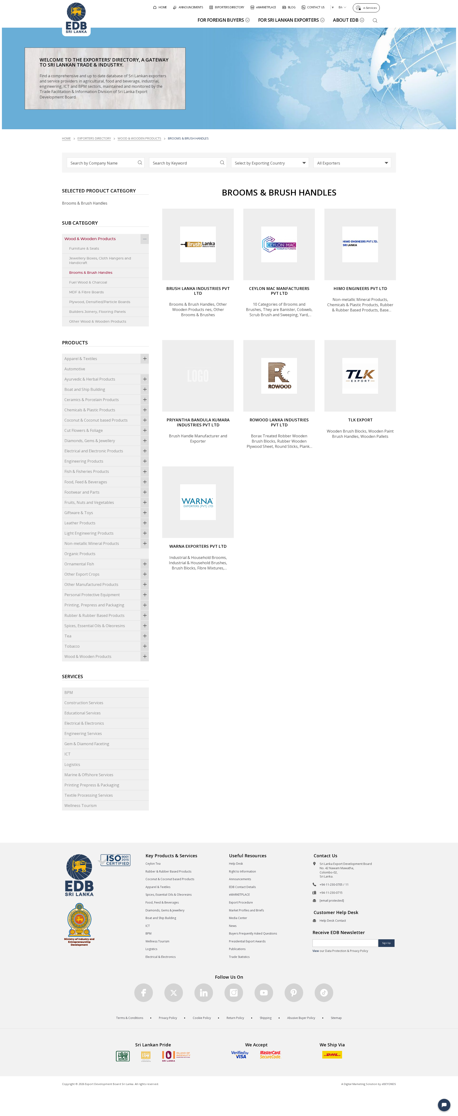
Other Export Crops (81, 574)
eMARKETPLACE (239, 895)
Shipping (265, 1018)
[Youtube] (264, 992)
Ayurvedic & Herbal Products (89, 379)
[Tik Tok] (324, 992)
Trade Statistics (239, 957)
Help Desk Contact (333, 920)
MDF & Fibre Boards (86, 292)
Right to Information (242, 871)
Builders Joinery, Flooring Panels (97, 312)
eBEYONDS (389, 1084)
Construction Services (83, 702)
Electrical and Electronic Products (93, 451)
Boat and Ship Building (84, 389)
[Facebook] (143, 992)
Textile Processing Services (88, 795)
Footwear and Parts (81, 492)
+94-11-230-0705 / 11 (334, 884)
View (315, 951)
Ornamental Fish (79, 564)
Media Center (238, 918)
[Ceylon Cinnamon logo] (146, 1056)
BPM (68, 692)
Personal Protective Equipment (92, 594)
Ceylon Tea (153, 864)
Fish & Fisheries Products (86, 471)
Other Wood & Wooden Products (97, 321)
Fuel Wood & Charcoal (88, 282)
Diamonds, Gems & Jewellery (89, 440)
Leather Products (79, 523)
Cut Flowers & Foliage (83, 430)
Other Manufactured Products (91, 584)
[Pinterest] (294, 992)
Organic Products (79, 553)
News (232, 926)
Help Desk (236, 864)
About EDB (345, 20)
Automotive (74, 369)
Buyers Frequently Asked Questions (253, 933)
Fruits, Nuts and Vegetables (89, 502)
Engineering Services (83, 733)
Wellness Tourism (80, 805)
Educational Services (82, 713)
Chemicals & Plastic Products (89, 410)
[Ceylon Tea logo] (123, 1056)
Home (66, 138)
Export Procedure (241, 902)
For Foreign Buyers (221, 20)
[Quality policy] (114, 860)
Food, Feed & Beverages (85, 482)
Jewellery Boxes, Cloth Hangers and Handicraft (100, 261)
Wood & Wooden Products (139, 138)
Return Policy (235, 1018)
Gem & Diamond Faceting (86, 743)
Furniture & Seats (84, 248)
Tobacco (72, 646)
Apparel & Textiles (80, 358)
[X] (173, 992)
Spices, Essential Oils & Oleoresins (94, 625)
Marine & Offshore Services (88, 774)
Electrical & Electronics (84, 723)
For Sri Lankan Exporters (288, 20)
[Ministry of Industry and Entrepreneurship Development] (79, 924)
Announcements (240, 879)
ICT (67, 754)
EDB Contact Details (242, 887)
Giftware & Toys (78, 512)
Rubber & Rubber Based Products (94, 615)
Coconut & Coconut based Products (96, 420)
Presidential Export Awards (247, 941)
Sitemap (336, 1018)
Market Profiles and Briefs (246, 910)
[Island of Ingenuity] (176, 1056)
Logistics (72, 764)
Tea (67, 636)
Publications (237, 949)
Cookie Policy (202, 1018)
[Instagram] (233, 992)
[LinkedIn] (203, 992)
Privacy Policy (168, 1018)
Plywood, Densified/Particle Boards (99, 302)
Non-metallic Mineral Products (91, 543)
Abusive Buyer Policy (301, 1018)
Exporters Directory (94, 138)
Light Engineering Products (89, 533)
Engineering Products (83, 461)
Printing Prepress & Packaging (91, 785)
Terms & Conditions (129, 1018)
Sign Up (386, 943)
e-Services (370, 8)
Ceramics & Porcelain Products (91, 399)
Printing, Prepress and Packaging (94, 605)
